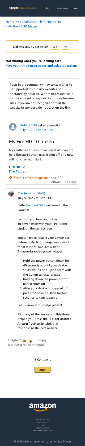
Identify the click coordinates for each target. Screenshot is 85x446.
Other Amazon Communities (42, 430)
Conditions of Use (42, 419)
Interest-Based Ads (42, 427)
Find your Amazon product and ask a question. (41, 65)
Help (42, 425)
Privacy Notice (42, 422)
